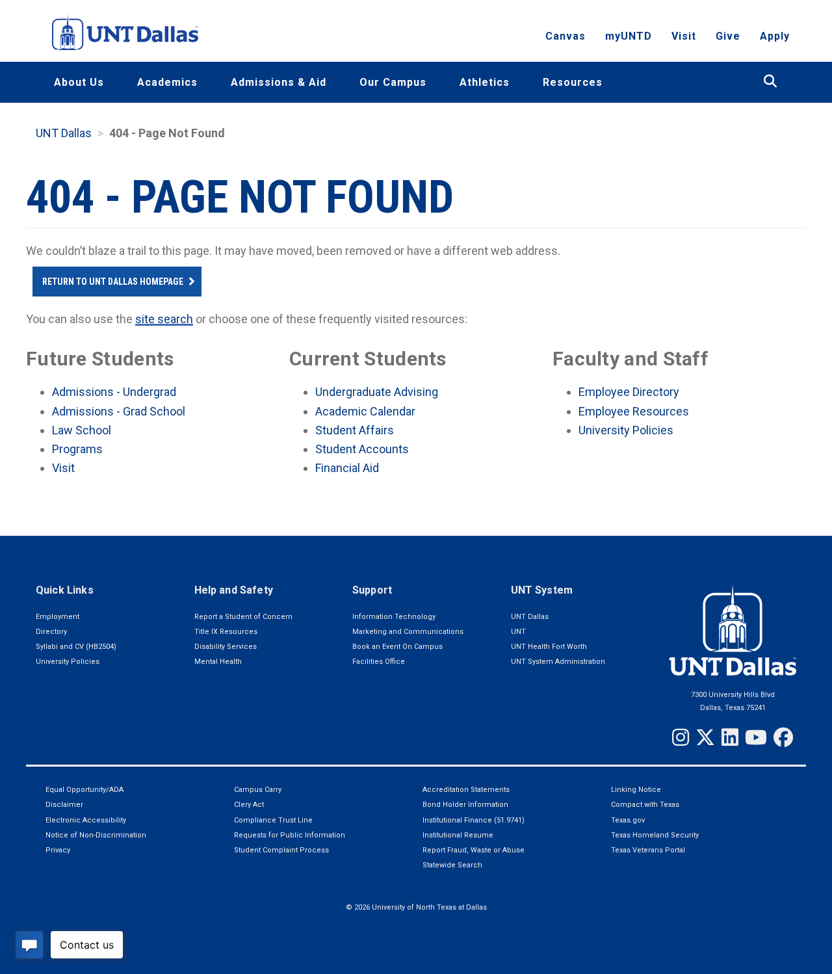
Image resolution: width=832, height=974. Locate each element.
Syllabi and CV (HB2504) (76, 646)
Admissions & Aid (278, 82)
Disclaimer (64, 804)
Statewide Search (452, 865)
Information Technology (394, 616)
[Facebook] (783, 737)
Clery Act (249, 804)
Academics (167, 82)
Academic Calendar (365, 411)
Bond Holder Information (465, 804)
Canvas (565, 36)
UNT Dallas (64, 133)
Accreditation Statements (466, 789)
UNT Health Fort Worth (549, 646)
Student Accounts (362, 449)
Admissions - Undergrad (114, 392)
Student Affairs (354, 430)
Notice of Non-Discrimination (96, 835)
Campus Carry (257, 789)
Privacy (58, 850)
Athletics (485, 82)
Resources (573, 82)
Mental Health (218, 661)
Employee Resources (633, 411)
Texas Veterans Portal (648, 850)
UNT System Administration (558, 661)
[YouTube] (756, 737)
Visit (683, 36)
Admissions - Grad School (118, 411)
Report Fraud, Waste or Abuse (473, 850)
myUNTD (628, 36)
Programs (77, 449)
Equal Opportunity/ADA (85, 789)
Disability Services (225, 646)
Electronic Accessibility (86, 820)
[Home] (125, 32)
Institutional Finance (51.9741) (473, 820)
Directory (51, 631)
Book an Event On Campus (397, 646)
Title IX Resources (225, 631)
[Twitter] (705, 737)
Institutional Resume (457, 835)
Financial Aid (347, 468)
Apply (775, 36)
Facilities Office (378, 661)
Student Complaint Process (281, 850)
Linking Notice (636, 789)
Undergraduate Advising (376, 392)
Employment (57, 616)
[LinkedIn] (730, 737)
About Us (79, 82)
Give (728, 36)
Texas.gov (628, 820)
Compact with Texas (645, 804)
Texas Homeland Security (655, 835)
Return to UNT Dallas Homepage (112, 281)
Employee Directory (628, 392)
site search (164, 319)
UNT (518, 631)
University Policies (625, 430)
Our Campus (392, 82)
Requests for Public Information (289, 835)
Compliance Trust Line (273, 820)
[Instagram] (680, 737)
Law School (81, 430)
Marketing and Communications (407, 631)
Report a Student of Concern (243, 616)
